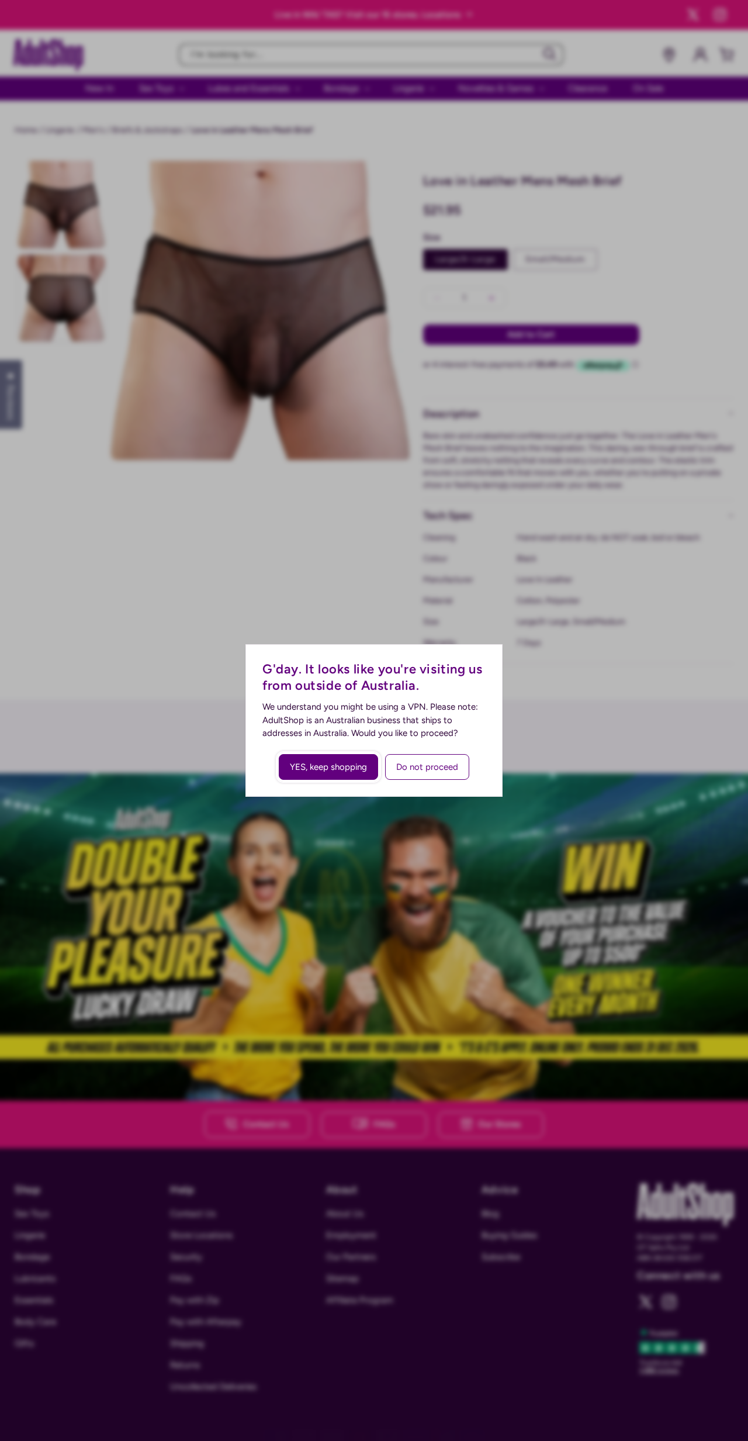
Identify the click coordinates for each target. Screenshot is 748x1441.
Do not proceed (427, 767)
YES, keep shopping (328, 767)
